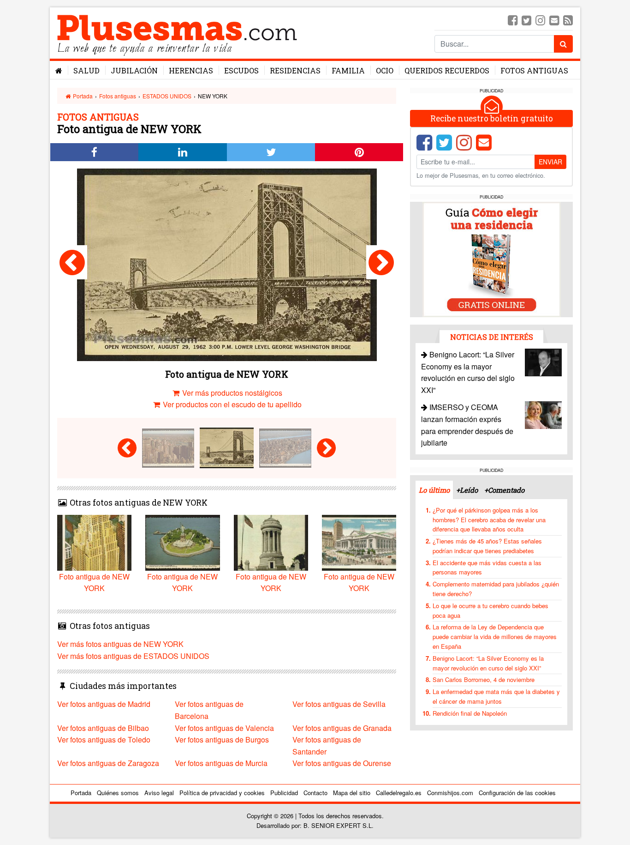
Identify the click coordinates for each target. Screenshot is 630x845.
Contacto (315, 792)
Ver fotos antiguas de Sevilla (339, 704)
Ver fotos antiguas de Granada (342, 728)
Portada (82, 96)
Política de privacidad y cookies (222, 792)
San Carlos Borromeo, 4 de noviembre (484, 679)
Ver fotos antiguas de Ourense (341, 763)
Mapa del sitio (351, 792)
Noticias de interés (491, 337)
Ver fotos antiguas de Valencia (224, 728)
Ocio (384, 70)
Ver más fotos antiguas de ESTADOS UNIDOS (133, 656)
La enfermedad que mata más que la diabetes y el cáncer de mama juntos (496, 696)
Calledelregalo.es (399, 792)
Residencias (295, 70)
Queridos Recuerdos (446, 70)
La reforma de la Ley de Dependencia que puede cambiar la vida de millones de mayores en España (495, 636)
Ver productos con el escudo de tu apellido (231, 404)
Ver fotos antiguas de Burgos (222, 739)
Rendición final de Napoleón (470, 713)
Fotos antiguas (534, 70)
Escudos (241, 70)
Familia (348, 70)
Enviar (550, 161)
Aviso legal (159, 792)
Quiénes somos (118, 792)
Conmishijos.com (450, 792)
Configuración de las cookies (517, 792)
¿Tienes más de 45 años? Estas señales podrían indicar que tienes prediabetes (487, 546)
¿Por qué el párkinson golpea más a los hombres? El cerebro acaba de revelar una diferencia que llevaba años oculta (489, 520)
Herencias (191, 70)
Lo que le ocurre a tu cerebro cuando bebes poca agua (490, 610)
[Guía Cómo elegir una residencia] (491, 259)
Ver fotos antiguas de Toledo (103, 739)
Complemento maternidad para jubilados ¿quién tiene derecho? (496, 588)
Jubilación (134, 70)
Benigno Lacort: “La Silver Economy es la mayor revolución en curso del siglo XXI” (488, 663)
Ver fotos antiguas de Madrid (103, 704)
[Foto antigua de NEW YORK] (72, 262)
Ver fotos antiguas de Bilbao (103, 728)
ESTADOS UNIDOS (167, 96)
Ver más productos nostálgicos (231, 392)
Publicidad (284, 792)
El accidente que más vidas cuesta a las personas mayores (487, 567)
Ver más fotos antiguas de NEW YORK (120, 644)
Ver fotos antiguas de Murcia (221, 763)
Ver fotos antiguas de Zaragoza (108, 763)
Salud (86, 70)
